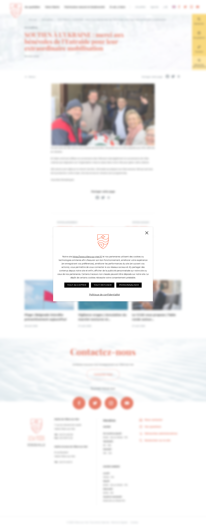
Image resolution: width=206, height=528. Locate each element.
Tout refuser (103, 285)
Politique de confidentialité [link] (104, 294)
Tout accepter (76, 285)
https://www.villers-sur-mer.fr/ (87, 256)
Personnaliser (129, 285)
